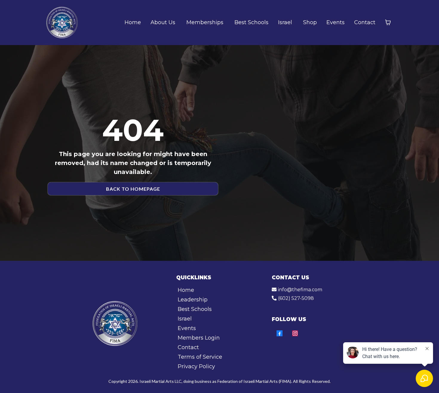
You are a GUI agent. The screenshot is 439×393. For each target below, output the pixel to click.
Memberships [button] (205, 22)
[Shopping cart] (388, 22)
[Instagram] (295, 333)
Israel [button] (286, 22)
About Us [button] (164, 22)
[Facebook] (279, 333)
